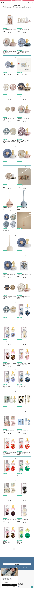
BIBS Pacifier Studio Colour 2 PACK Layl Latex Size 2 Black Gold (23, 497)
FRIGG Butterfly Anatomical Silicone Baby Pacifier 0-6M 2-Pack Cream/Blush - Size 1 (23, 29)
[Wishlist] (15, 13)
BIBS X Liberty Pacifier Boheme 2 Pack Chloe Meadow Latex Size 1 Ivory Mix (9, 386)
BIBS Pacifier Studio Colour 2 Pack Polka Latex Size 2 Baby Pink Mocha (9, 542)
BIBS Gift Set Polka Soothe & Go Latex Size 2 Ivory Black (24, 408)
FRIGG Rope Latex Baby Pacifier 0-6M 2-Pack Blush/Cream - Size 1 (23, 163)
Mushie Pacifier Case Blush (7, 207)
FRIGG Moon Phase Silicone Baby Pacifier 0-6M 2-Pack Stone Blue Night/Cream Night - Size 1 (9, 141)
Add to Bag (9, 32)
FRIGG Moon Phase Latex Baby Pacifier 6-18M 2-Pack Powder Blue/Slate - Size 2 (10, 74)
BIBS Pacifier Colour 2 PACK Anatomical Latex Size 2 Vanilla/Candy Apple (9, 475)
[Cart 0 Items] (32, 2)
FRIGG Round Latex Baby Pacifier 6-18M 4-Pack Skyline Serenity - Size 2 (24, 275)
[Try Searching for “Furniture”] (26, 2)
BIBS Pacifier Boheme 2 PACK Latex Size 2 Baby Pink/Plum (9, 520)
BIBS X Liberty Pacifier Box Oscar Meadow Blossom (9, 430)
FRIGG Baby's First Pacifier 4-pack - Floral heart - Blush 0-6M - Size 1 (9, 29)
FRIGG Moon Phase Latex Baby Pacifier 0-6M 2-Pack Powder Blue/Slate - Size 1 (24, 52)
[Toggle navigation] (1, 2)
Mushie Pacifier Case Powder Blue (22, 207)
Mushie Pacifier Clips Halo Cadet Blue (22, 185)
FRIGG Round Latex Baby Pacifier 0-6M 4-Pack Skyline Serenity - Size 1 (9, 230)
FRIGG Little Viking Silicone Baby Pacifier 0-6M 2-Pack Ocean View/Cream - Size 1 (24, 74)
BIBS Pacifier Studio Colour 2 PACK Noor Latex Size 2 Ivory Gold (23, 520)
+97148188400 (27, 567)
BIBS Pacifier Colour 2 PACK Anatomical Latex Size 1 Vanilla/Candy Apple (9, 453)
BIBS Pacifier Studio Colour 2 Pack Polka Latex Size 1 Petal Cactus (23, 475)
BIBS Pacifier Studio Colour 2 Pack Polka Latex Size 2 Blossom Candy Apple (23, 453)
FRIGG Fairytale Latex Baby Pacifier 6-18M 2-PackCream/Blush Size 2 (23, 297)
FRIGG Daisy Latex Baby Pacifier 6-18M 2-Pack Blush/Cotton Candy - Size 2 (23, 119)
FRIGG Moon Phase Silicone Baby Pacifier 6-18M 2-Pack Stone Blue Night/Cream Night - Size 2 (9, 319)
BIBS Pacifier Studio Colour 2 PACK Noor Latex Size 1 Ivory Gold (23, 341)
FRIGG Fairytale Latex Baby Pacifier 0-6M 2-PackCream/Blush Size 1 (9, 96)
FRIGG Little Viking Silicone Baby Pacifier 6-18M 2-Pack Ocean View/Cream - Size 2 (9, 275)
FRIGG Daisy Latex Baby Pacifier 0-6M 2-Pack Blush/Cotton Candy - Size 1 (9, 52)
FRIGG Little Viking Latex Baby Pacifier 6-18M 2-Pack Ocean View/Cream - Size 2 (24, 252)
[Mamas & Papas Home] (3, 2)
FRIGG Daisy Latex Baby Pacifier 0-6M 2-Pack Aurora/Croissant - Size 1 (23, 96)
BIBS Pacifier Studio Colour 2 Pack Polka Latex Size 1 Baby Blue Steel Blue (23, 386)
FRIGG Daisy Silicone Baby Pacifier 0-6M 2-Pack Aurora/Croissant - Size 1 (9, 297)
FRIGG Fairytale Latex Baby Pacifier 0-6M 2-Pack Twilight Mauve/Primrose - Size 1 (24, 141)
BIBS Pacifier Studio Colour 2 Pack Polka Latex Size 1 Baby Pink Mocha (9, 364)
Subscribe (17, 564)
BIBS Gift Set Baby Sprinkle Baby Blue (22, 430)
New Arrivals (17, 4)
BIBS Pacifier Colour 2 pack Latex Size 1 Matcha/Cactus (22, 542)
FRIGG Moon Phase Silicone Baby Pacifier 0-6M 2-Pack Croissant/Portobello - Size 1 (9, 185)
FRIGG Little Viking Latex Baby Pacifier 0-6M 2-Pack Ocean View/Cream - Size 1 (9, 163)
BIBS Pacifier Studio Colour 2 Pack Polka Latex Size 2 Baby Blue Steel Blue (23, 319)
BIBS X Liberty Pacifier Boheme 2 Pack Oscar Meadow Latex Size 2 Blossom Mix (23, 364)
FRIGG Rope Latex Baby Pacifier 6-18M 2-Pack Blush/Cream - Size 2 (9, 119)
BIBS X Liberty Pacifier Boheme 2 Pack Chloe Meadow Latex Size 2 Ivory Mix (9, 341)
